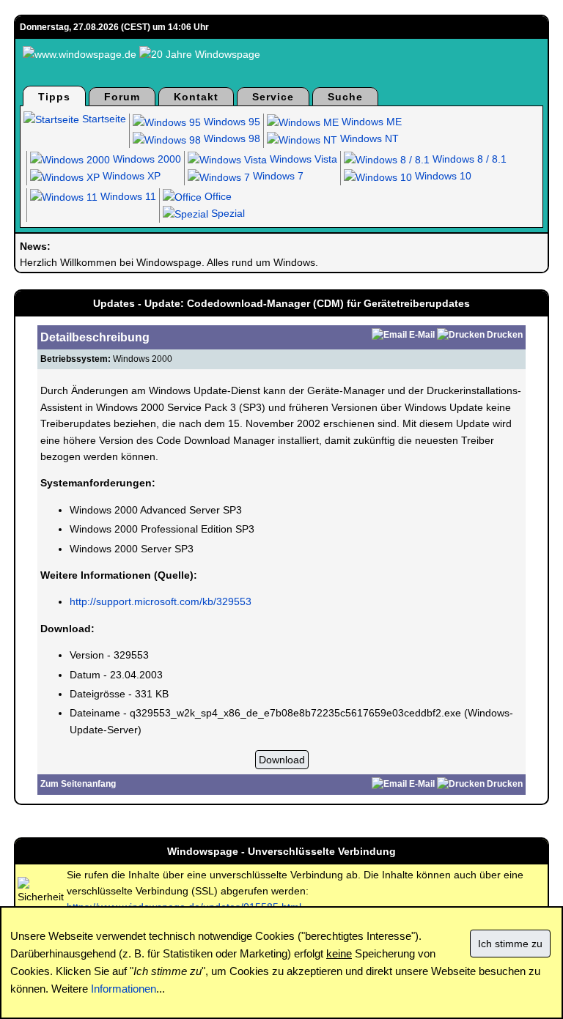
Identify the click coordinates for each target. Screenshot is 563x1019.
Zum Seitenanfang (78, 784)
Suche (345, 97)
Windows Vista (302, 159)
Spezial (226, 213)
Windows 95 (230, 121)
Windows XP (130, 176)
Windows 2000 (145, 159)
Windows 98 (230, 138)
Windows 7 (276, 176)
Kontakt (196, 97)
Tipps (54, 97)
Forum (122, 97)
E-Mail (422, 335)
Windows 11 (126, 196)
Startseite (102, 119)
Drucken (505, 335)
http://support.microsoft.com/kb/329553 (160, 601)
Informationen (123, 988)
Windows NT (368, 138)
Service (273, 97)
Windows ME (370, 121)
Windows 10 (441, 176)
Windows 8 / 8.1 (468, 159)
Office (217, 196)
